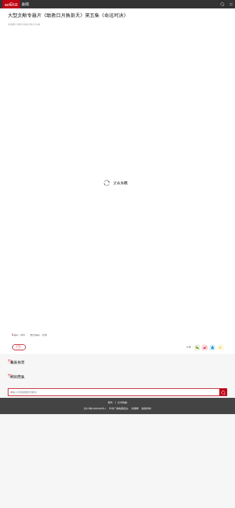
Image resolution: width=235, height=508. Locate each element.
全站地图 (122, 402)
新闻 (25, 4)
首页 (110, 402)
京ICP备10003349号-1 (95, 408)
